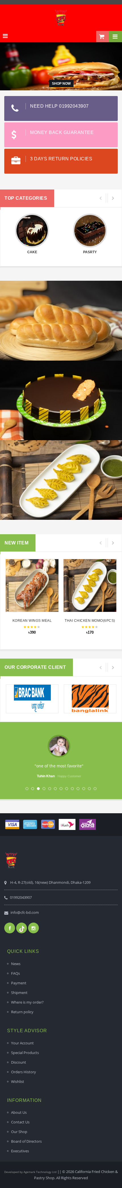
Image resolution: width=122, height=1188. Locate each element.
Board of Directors (26, 1141)
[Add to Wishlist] (31, 583)
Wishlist (17, 1081)
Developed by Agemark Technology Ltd (30, 1172)
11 (83, 788)
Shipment (19, 992)
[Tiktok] (21, 928)
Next (101, 760)
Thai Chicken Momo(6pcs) (90, 621)
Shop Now (61, 84)
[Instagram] (33, 928)
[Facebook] (9, 928)
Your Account (22, 1043)
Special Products (25, 1052)
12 (89, 788)
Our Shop (19, 1131)
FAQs (15, 973)
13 (95, 788)
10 (78, 788)
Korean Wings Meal (32, 621)
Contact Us (20, 1122)
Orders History (23, 1071)
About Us (19, 1112)
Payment (18, 982)
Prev (20, 760)
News (15, 963)
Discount (18, 1062)
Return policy (22, 1011)
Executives (20, 1150)
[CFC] (61, 18)
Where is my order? (27, 1002)
